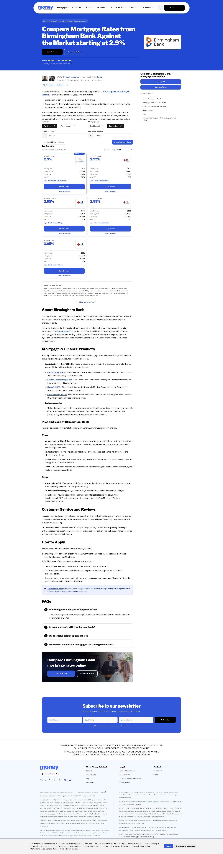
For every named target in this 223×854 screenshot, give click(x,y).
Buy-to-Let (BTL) (65, 331)
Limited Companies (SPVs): (59, 380)
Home (45, 21)
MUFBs (58, 387)
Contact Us (157, 771)
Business (133, 8)
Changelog (49, 85)
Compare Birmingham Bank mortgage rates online (159, 119)
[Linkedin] (65, 780)
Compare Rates (74, 52)
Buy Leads (90, 783)
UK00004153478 (146, 837)
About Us (89, 771)
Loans (88, 8)
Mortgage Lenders (66, 21)
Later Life (76, 8)
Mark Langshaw (72, 77)
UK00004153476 (130, 837)
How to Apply (148, 110)
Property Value (48, 131)
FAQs (144, 114)
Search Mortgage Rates (122, 142)
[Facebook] (49, 780)
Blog (87, 779)
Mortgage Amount (95, 131)
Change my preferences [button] (185, 846)
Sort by (106, 149)
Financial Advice (117, 8)
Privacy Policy (125, 783)
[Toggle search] (160, 7)
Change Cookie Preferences (130, 779)
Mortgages (62, 8)
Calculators (147, 8)
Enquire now (64, 187)
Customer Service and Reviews (154, 106)
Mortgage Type (94, 122)
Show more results (86, 302)
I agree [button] (168, 846)
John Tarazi (97, 77)
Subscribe (165, 720)
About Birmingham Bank (152, 99)
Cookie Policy (125, 775)
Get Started (174, 8)
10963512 (100, 792)
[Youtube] (70, 780)
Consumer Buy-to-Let (57, 395)
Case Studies (91, 775)
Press (155, 775)
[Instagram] (59, 780)
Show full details (64, 191)
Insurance (101, 8)
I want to (45, 122)
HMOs (50, 387)
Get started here (55, 589)
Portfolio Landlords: (56, 372)
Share (61, 85)
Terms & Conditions (127, 771)
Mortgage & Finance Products (154, 103)
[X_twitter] (54, 780)
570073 (42, 826)
